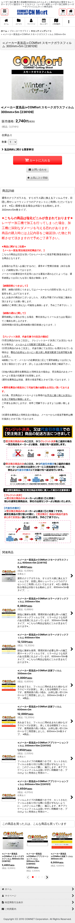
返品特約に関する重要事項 (19, 149)
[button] (4, 12)
